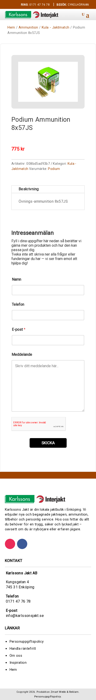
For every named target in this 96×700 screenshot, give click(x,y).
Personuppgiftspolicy (27, 641)
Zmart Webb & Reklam (65, 691)
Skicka (48, 442)
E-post (18, 329)
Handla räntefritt (23, 648)
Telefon (18, 304)
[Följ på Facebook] (22, 544)
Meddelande (22, 354)
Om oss (16, 655)
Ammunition (28, 27)
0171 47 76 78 (35, 4)
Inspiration (18, 662)
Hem (11, 27)
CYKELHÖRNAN (73, 4)
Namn (16, 279)
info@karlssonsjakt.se (25, 615)
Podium (54, 169)
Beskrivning (29, 189)
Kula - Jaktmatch (55, 27)
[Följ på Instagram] (10, 544)
